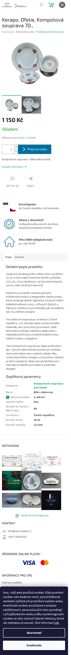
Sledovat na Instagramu (35, 515)
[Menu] (62, 5)
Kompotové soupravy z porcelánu (49, 385)
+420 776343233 (17, 537)
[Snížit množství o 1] (16, 151)
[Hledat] (41, 5)
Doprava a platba (12, 583)
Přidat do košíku (37, 149)
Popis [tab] (8, 257)
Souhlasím (34, 645)
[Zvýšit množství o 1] (16, 147)
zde (56, 623)
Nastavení (34, 633)
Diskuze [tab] (19, 257)
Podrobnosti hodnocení (50, 32)
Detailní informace (12, 167)
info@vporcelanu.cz (19, 531)
